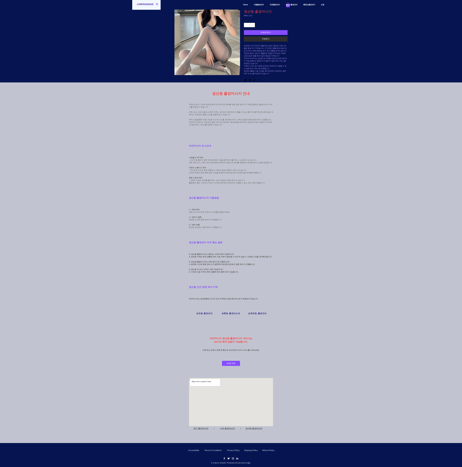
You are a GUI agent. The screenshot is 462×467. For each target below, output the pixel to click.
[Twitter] (228, 458)
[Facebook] (224, 458)
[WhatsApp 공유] (254, 80)
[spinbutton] (249, 25)
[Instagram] (232, 458)
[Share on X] (259, 80)
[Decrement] (245, 25)
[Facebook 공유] (245, 80)
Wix (248, 463)
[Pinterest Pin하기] (250, 80)
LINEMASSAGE (145, 4)
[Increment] (253, 25)
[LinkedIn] (237, 458)
